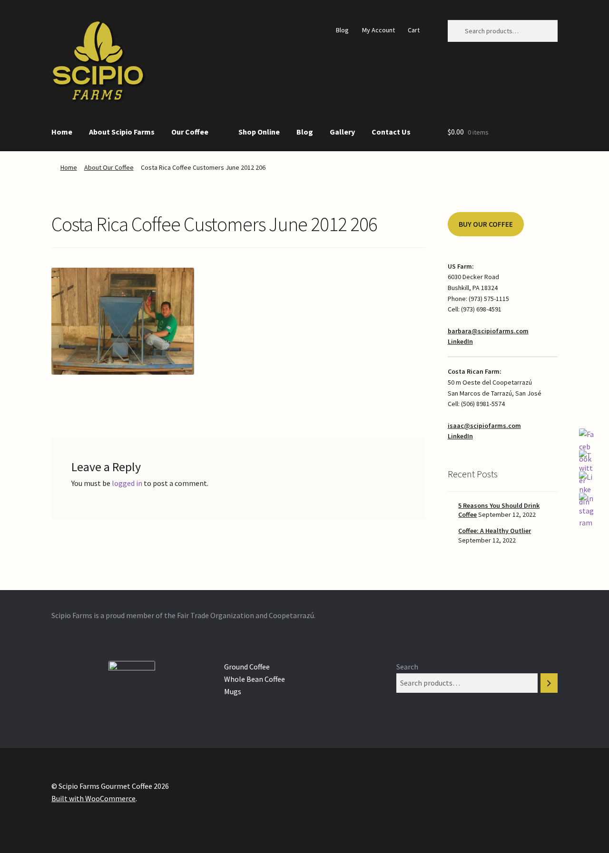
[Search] (549, 683)
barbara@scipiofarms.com (488, 331)
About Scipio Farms (122, 131)
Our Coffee (189, 131)
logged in (127, 483)
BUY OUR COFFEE (486, 224)
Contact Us (391, 131)
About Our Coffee (109, 167)
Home (61, 131)
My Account (378, 30)
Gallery (342, 131)
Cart (414, 30)
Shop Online (259, 131)
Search (407, 666)
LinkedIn (460, 341)
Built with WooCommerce (93, 798)
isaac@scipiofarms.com (484, 425)
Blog (342, 30)
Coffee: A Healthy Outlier (494, 530)
